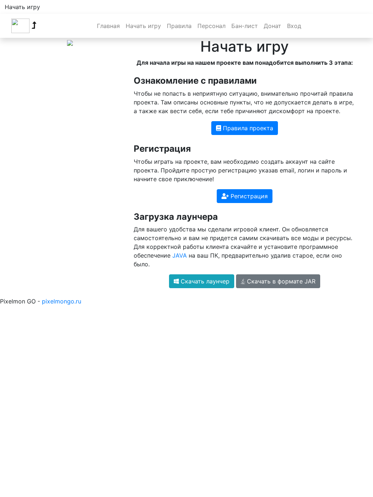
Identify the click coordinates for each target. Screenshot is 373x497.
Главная (108, 25)
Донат (272, 25)
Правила (179, 25)
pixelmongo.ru (61, 301)
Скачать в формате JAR (280, 281)
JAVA (179, 255)
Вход (294, 25)
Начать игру (22, 7)
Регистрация (248, 196)
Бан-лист (244, 25)
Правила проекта (247, 128)
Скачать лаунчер (204, 281)
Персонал (211, 25)
